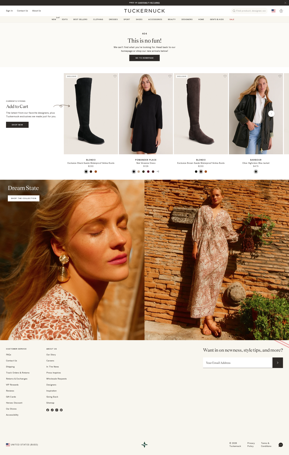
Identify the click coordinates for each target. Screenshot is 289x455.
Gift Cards (11, 396)
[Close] (285, 3)
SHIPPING (143, 3)
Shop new (17, 125)
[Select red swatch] (148, 171)
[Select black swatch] (86, 171)
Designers (187, 19)
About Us (36, 10)
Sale (232, 19)
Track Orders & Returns (18, 372)
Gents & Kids (217, 19)
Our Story (51, 354)
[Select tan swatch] (96, 171)
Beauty (172, 19)
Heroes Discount (14, 402)
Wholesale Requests (56, 378)
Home (201, 19)
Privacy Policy (251, 444)
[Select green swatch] (143, 171)
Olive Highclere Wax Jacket (256, 163)
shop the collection (23, 198)
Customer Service (16, 349)
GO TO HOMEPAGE (144, 58)
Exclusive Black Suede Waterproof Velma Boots (90, 163)
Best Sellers (80, 19)
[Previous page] (75, 113)
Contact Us (22, 10)
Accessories (155, 19)
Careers (50, 360)
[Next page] (116, 159)
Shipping (10, 366)
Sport (127, 19)
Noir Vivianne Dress (145, 163)
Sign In (9, 10)
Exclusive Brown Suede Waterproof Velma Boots (201, 163)
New (54, 19)
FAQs (8, 354)
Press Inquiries (53, 372)
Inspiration (51, 390)
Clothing (98, 19)
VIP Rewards (12, 384)
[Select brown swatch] (91, 171)
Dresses (113, 19)
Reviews (10, 390)
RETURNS (155, 3)
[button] (91, 155)
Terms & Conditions (266, 444)
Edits (65, 19)
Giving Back (52, 396)
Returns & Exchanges (16, 378)
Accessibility (12, 414)
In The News (52, 366)
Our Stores (11, 408)
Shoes (139, 19)
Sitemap (50, 402)
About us (51, 349)
